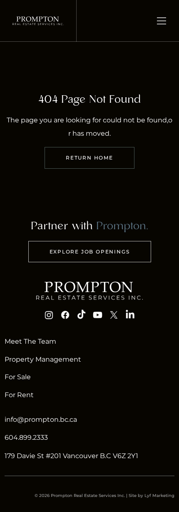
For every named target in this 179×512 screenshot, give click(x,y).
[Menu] (162, 20)
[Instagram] (49, 314)
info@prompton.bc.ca (41, 419)
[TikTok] (81, 314)
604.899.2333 (26, 437)
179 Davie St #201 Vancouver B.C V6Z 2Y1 (71, 456)
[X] (113, 314)
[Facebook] (65, 314)
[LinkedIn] (129, 314)
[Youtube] (97, 314)
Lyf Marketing (159, 495)
